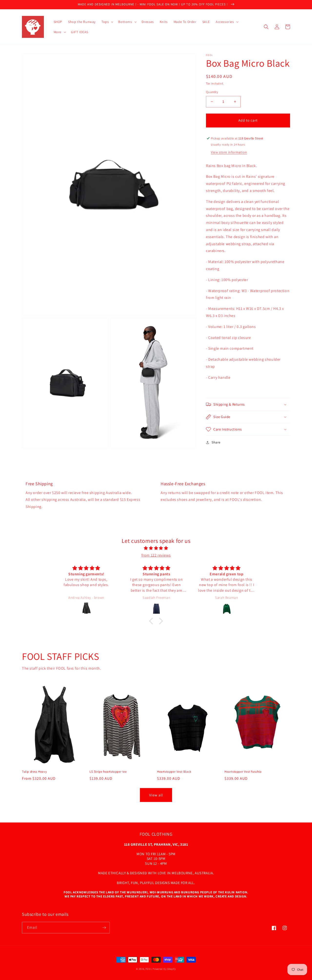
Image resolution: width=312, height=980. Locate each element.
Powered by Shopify (164, 968)
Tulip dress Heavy (34, 772)
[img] (156, 548)
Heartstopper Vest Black (174, 772)
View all (156, 795)
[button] (106, 22)
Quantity (212, 92)
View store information (229, 152)
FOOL (149, 968)
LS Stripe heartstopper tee (108, 772)
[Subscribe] (104, 927)
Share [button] (216, 442)
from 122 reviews (156, 555)
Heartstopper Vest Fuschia (243, 772)
